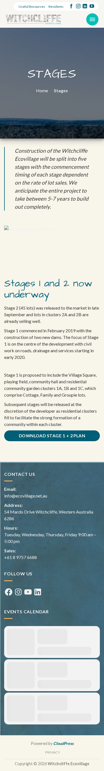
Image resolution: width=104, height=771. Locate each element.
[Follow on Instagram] (78, 6)
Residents (56, 6)
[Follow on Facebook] (71, 6)
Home (42, 90)
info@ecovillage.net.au (25, 495)
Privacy (52, 752)
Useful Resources (32, 6)
